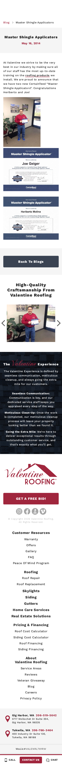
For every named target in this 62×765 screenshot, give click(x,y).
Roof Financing (31, 643)
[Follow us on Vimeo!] (43, 511)
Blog (31, 686)
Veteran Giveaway (31, 680)
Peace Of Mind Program (31, 563)
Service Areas (31, 668)
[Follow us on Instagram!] (19, 511)
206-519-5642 (46, 715)
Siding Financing (31, 649)
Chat (54, 759)
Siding (31, 597)
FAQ (31, 557)
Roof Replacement (31, 584)
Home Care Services (31, 610)
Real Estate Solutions (31, 616)
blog (6, 22)
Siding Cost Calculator (31, 637)
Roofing (31, 572)
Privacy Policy (31, 698)
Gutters (31, 603)
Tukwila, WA (21, 730)
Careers (31, 692)
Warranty (31, 539)
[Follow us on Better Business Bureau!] (35, 511)
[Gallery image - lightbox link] (31, 323)
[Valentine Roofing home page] (31, 473)
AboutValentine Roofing (31, 660)
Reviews (31, 674)
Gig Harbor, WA (23, 715)
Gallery (30, 551)
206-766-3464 (42, 730)
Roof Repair (31, 578)
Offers (31, 545)
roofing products (37, 75)
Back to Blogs (31, 262)
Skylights (31, 591)
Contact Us (31, 759)
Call (12, 759)
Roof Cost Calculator (31, 631)
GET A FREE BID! (31, 499)
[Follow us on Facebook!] (27, 511)
